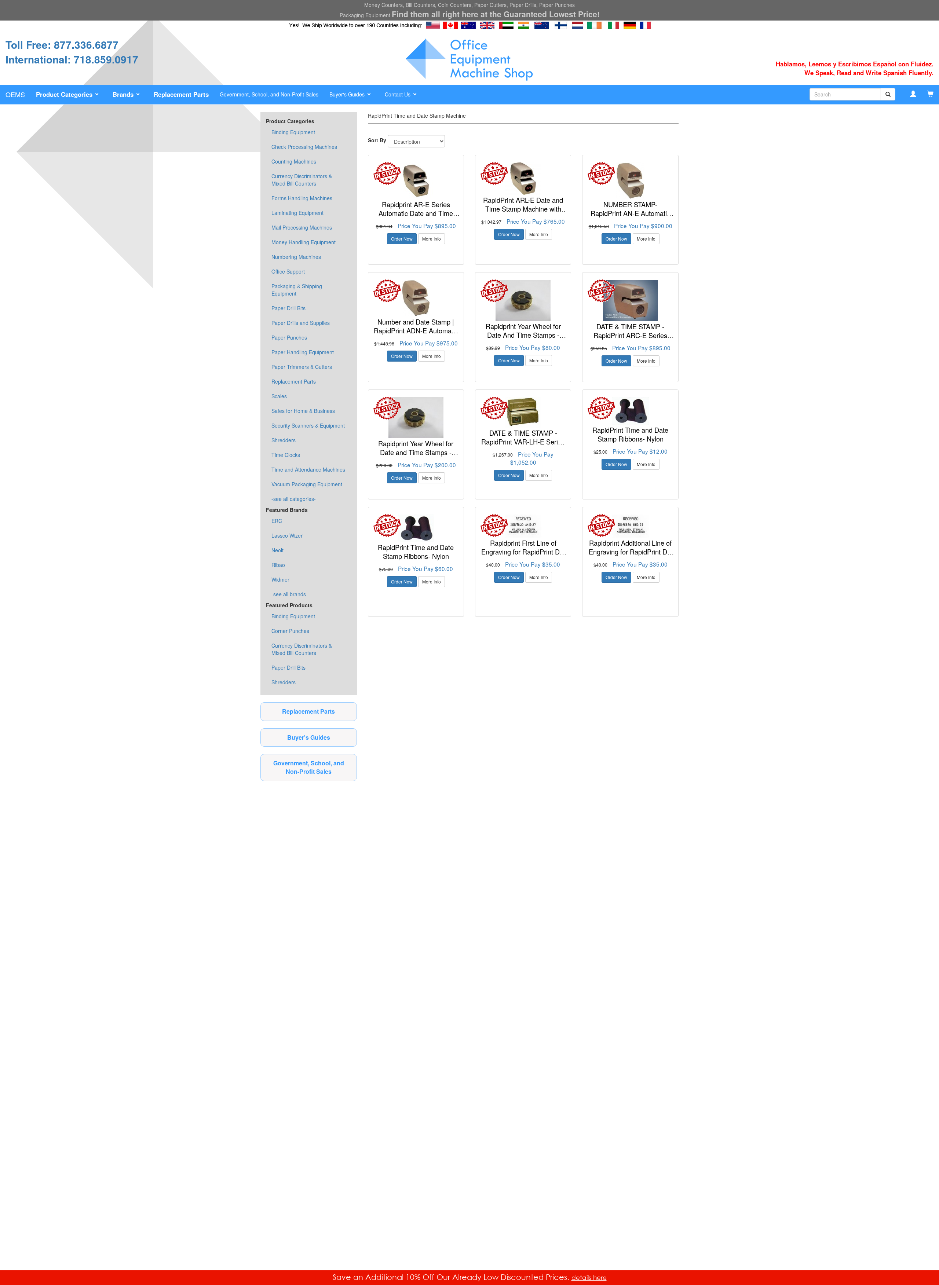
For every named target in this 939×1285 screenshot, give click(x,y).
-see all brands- (289, 594)
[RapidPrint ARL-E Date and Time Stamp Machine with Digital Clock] (523, 178)
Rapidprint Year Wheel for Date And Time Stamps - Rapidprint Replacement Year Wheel (523, 339)
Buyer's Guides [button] (347, 94)
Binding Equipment (293, 132)
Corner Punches (290, 630)
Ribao (278, 564)
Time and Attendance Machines (308, 469)
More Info (431, 238)
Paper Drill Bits (288, 308)
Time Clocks (285, 454)
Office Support (288, 271)
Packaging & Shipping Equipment (296, 289)
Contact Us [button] (398, 94)
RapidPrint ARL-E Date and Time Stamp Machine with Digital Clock (523, 208)
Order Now (402, 238)
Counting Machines (293, 161)
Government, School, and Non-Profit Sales (269, 94)
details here (589, 1277)
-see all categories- (293, 498)
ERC (276, 520)
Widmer (280, 579)
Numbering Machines (296, 256)
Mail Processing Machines (301, 227)
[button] (68, 94)
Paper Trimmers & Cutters (301, 366)
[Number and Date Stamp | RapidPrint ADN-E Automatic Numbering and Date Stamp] (416, 298)
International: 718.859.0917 (72, 59)
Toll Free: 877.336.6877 (62, 44)
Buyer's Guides (308, 737)
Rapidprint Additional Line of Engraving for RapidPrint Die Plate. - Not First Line (630, 551)
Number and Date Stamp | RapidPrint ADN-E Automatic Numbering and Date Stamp (416, 330)
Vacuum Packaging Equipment (306, 484)
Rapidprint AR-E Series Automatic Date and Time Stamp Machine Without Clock (416, 217)
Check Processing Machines (304, 146)
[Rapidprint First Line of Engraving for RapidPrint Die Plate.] (523, 526)
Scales (279, 396)
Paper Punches (289, 337)
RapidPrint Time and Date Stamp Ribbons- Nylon (630, 434)
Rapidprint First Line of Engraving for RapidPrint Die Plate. (523, 551)
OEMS (15, 94)
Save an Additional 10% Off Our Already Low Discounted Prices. (452, 1277)
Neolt (277, 550)
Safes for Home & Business (303, 410)
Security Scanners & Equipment (308, 425)
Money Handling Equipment (303, 242)
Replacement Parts (293, 381)
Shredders (283, 440)
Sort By (377, 140)
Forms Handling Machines (301, 198)
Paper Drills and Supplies (300, 322)
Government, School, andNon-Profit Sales (308, 767)
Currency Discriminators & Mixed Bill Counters (301, 179)
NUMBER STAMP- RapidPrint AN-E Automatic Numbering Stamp (630, 212)
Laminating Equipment (297, 212)
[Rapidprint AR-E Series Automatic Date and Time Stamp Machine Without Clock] (416, 180)
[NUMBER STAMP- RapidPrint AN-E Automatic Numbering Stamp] (630, 180)
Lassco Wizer (287, 535)
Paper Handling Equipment (302, 352)
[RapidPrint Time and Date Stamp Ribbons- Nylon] (630, 411)
